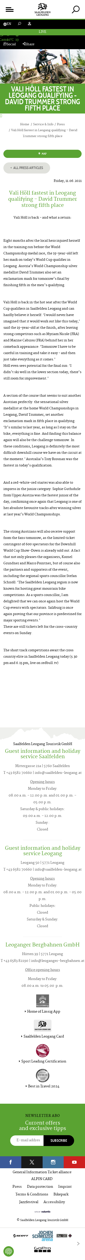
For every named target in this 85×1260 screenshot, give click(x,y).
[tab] (75, 9)
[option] (42, 1244)
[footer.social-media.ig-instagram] (53, 1162)
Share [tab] (29, 44)
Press (17, 1187)
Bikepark (60, 1194)
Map (43, 153)
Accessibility (54, 1202)
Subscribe (59, 1140)
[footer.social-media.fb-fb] (10, 1162)
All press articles (28, 168)
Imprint (65, 1187)
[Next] (78, 1243)
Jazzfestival (28, 1202)
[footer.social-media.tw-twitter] (32, 1162)
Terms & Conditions (31, 1194)
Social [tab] (11, 44)
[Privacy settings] (8, 1251)
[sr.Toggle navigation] (9, 9)
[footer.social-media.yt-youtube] (74, 1162)
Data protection (40, 1187)
